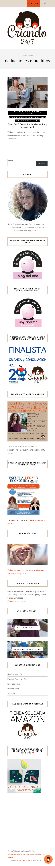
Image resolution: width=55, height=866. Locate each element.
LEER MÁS (36, 231)
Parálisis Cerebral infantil (17, 679)
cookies (10, 857)
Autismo (11, 693)
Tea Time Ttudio (24, 861)
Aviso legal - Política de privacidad (33, 854)
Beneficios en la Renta (27, 121)
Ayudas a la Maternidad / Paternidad (27, 113)
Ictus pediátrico (13, 684)
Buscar (10, 160)
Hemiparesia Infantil (15, 674)
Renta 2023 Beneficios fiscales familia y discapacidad (27, 125)
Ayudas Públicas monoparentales (27, 117)
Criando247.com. (13, 854)
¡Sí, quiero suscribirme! (16, 601)
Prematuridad (13, 689)
